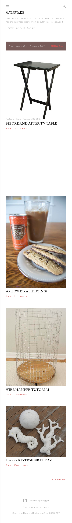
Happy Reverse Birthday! (29, 460)
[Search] (64, 5)
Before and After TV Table (31, 123)
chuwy (45, 507)
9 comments (20, 296)
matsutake (15, 12)
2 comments (20, 394)
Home (10, 28)
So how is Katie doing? (26, 291)
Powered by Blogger (38, 500)
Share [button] (8, 128)
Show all (57, 46)
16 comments (20, 465)
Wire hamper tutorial (28, 389)
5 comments (20, 128)
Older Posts (58, 479)
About (20, 28)
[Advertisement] (36, 162)
